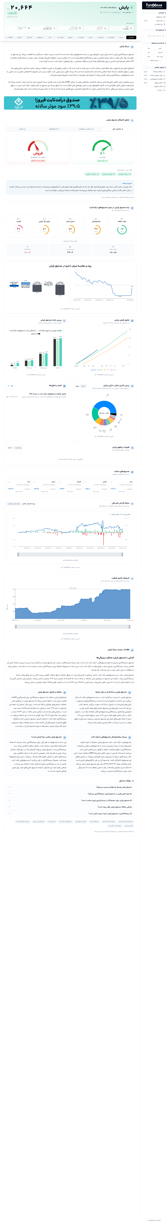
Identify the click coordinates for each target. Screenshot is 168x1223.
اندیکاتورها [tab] (53, 129)
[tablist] (70, 129)
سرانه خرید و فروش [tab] (14, 504)
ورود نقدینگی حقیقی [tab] (28, 504)
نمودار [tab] (21, 129)
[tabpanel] (70, 164)
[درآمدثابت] (70, 103)
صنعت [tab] (17, 448)
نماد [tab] (9, 448)
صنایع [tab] (83, 386)
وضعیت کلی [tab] (116, 129)
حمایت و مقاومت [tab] (85, 129)
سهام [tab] (77, 386)
